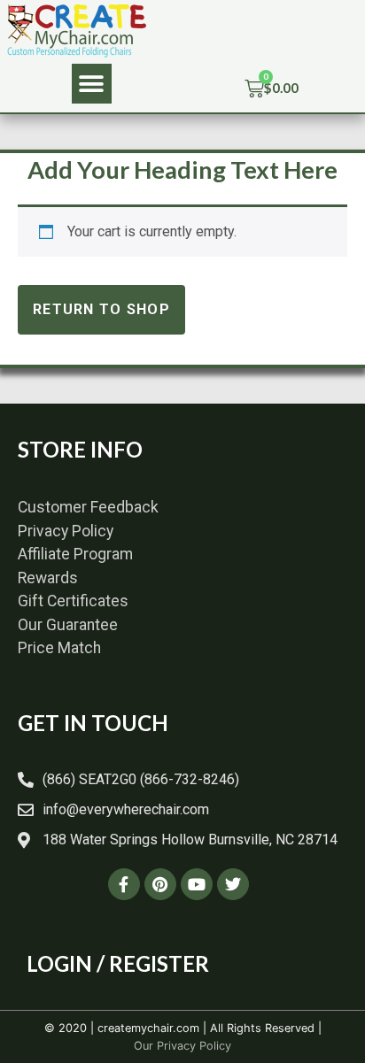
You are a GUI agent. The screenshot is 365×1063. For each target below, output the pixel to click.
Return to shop (101, 309)
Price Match (59, 648)
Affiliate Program (75, 554)
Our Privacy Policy (182, 1045)
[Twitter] (233, 884)
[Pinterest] (160, 884)
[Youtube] (197, 884)
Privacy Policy (65, 531)
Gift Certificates (73, 601)
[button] (92, 84)
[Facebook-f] (124, 884)
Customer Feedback (88, 507)
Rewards (48, 578)
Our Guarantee (68, 625)
